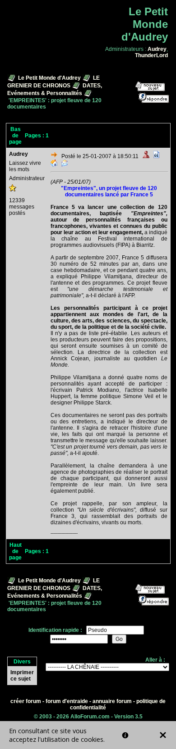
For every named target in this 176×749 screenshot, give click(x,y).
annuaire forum (112, 701)
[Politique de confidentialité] (125, 735)
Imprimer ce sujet (22, 675)
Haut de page (15, 551)
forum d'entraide (67, 701)
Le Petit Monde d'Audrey (49, 78)
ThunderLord (151, 55)
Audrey (157, 49)
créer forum (25, 701)
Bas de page (15, 135)
